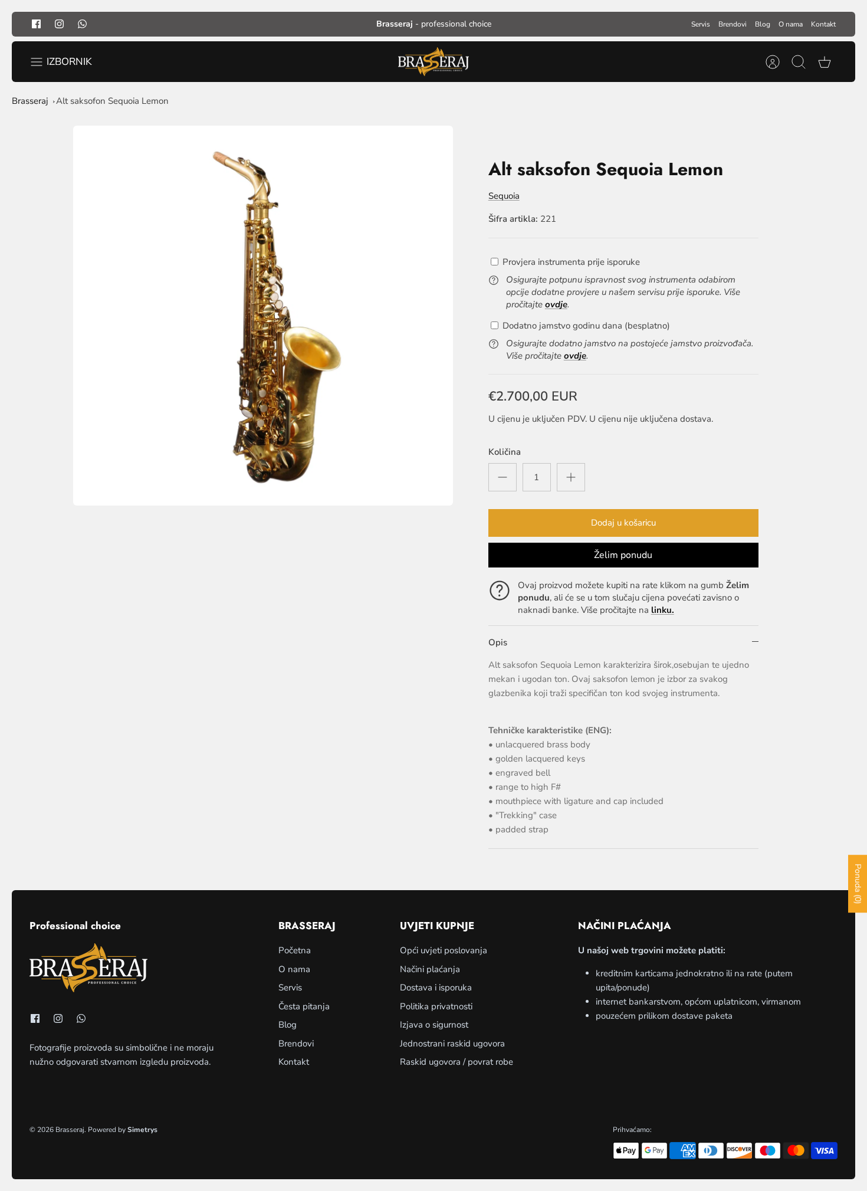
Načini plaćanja (430, 969)
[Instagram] (59, 24)
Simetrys (142, 1129)
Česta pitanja (304, 1006)
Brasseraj (30, 101)
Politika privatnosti (436, 1006)
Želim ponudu (623, 555)
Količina (504, 452)
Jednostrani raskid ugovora (452, 1043)
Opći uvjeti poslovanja (443, 950)
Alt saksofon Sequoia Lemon (112, 101)
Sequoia (504, 196)
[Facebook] (36, 24)
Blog (762, 24)
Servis (700, 24)
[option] (263, 316)
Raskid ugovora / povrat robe (456, 1062)
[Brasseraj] (433, 62)
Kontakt (823, 24)
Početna (294, 950)
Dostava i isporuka (436, 987)
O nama (791, 24)
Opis (497, 642)
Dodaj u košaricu (623, 523)
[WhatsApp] (82, 24)
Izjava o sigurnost (434, 1025)
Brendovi (732, 24)
